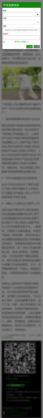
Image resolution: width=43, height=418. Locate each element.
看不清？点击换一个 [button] (22, 41)
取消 (37, 47)
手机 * (5, 18)
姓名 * (5, 10)
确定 (30, 47)
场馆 (4, 26)
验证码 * (6, 34)
